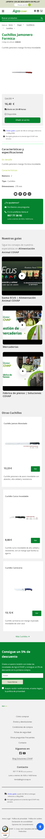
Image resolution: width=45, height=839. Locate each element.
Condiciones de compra (22, 727)
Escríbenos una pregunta (18, 207)
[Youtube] (24, 753)
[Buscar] (42, 18)
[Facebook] (20, 753)
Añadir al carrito (22, 120)
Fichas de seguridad (22, 732)
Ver (35, 469)
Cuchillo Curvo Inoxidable (16, 496)
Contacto (22, 742)
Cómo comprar (22, 716)
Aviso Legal (6, 818)
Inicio (11, 25)
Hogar (19, 25)
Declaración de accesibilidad (22, 821)
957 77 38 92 (14, 215)
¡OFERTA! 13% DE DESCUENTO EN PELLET (23, 2)
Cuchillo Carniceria (13, 567)
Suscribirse (12, 682)
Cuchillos (9, 28)
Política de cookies (35, 818)
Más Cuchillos (22, 636)
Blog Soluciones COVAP (22, 758)
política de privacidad (16, 691)
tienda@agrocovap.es (22, 779)
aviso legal (36, 688)
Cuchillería (30, 25)
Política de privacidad (19, 818)
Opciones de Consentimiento (22, 824)
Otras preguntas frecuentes (22, 737)
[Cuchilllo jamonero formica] (22, 72)
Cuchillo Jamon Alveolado (15, 423)
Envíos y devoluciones (22, 722)
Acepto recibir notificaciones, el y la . (24, 690)
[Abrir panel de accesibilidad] (40, 826)
